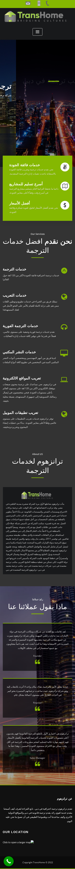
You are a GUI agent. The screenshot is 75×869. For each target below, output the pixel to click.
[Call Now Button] (9, 861)
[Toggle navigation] (37, 32)
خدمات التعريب (14, 295)
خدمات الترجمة (14, 269)
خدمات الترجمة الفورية (20, 326)
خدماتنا (37, 109)
